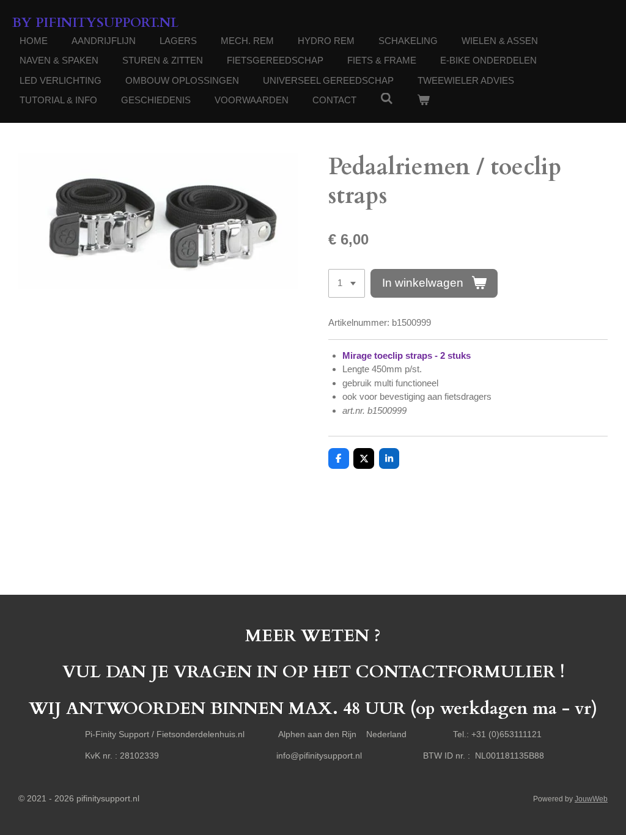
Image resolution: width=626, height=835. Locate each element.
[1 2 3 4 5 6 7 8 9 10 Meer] (346, 283)
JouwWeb (591, 799)
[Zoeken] (386, 98)
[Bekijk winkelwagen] (423, 100)
